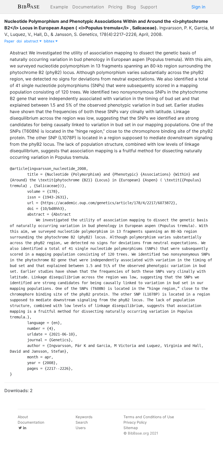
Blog (131, 7)
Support (148, 7)
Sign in (198, 7)
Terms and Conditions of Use (148, 417)
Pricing (115, 7)
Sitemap (130, 428)
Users (81, 428)
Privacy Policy (135, 422)
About (23, 417)
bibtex (49, 41)
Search (82, 422)
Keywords (84, 417)
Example (59, 7)
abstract (31, 41)
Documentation (88, 7)
